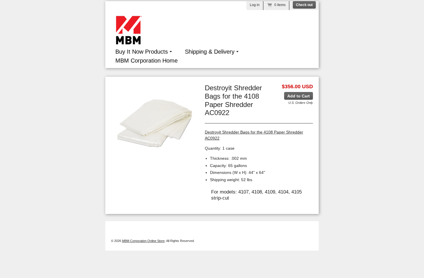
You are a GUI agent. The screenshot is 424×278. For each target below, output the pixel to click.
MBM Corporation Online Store (143, 241)
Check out (304, 5)
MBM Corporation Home (146, 60)
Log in (255, 5)
